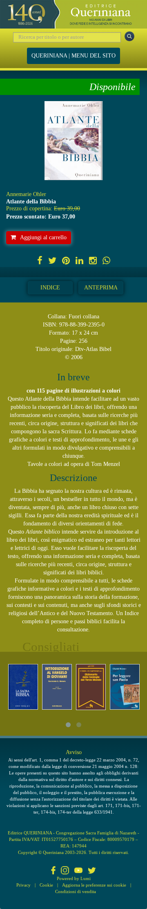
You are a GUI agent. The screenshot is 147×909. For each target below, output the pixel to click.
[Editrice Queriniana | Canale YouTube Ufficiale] (78, 871)
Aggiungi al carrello (43, 237)
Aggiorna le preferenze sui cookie (94, 885)
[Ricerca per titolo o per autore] (129, 36)
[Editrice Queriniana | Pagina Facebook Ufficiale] (53, 871)
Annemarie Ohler (26, 194)
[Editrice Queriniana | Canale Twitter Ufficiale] (92, 871)
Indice (50, 288)
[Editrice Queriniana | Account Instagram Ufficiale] (65, 871)
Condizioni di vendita (75, 891)
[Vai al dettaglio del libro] (23, 687)
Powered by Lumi (74, 878)
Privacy (23, 885)
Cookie (46, 885)
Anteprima (101, 288)
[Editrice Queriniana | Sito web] (73, 14)
